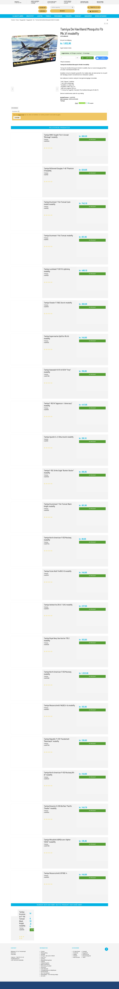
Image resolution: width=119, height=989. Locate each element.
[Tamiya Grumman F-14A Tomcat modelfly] (26, 248)
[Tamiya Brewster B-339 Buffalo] (26, 819)
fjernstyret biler (44, 971)
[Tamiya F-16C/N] (26, 416)
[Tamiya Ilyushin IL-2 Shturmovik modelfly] (26, 450)
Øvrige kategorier (100, 16)
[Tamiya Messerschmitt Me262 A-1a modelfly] (26, 718)
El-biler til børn (18, 16)
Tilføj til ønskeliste (65, 62)
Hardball (42, 11)
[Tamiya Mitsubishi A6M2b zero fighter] (26, 852)
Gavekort (43, 7)
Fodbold (48, 16)
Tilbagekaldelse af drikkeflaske (48, 970)
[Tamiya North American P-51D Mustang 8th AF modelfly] (26, 785)
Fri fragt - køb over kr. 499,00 (48, 955)
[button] (105, 24)
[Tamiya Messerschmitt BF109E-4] (26, 886)
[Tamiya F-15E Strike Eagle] (26, 483)
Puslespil (69, 16)
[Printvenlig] (107, 20)
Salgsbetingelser (45, 963)
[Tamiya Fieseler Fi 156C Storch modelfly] (26, 315)
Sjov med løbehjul (45, 973)
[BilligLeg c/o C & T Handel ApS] (22, 9)
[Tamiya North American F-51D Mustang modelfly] (26, 550)
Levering (43, 958)
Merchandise (58, 16)
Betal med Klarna (45, 964)
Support (43, 961)
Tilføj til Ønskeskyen (103, 58)
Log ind (16, 117)
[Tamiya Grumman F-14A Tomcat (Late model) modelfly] (26, 215)
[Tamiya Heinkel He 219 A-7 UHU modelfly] (26, 618)
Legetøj (39, 16)
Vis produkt (92, 139)
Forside (42, 951)
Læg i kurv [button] (89, 58)
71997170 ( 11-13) (95, 7)
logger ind (21, 115)
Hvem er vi (43, 957)
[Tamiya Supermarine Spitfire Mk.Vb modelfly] (26, 349)
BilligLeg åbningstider (46, 960)
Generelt (43, 954)
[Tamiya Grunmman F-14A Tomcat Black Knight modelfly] (26, 517)
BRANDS (62, 11)
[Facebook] (106, 949)
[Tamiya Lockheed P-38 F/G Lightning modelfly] (26, 282)
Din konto (43, 976)
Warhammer (88, 16)
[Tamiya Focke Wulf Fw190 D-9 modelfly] (26, 584)
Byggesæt (78, 16)
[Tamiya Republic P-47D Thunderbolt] (26, 752)
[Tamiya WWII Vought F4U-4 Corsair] (26, 148)
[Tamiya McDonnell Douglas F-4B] (26, 181)
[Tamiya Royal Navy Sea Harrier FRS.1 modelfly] (26, 651)
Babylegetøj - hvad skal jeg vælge (49, 974)
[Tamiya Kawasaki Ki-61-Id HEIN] (26, 383)
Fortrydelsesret (44, 968)
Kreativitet (30, 16)
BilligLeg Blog (44, 953)
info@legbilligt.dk (15, 958)
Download (43, 967)
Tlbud (83, 957)
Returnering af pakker (46, 966)
